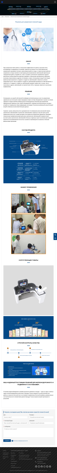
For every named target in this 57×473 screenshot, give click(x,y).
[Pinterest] (50, 466)
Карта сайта (13, 463)
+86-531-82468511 (41, 463)
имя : (4, 415)
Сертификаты (14, 461)
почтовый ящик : (8, 420)
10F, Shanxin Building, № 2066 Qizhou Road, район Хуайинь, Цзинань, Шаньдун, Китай (44, 454)
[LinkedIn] (36, 466)
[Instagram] (44, 466)
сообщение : (7, 426)
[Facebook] (42, 466)
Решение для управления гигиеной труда (20, 16)
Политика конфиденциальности (20, 440)
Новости (13, 459)
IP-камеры (21, 453)
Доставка (13, 453)
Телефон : (31, 415)
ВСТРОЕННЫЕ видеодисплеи (25, 459)
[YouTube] (39, 466)
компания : (32, 420)
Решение (7, 16)
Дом (3, 16)
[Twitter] (47, 466)
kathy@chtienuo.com (42, 459)
